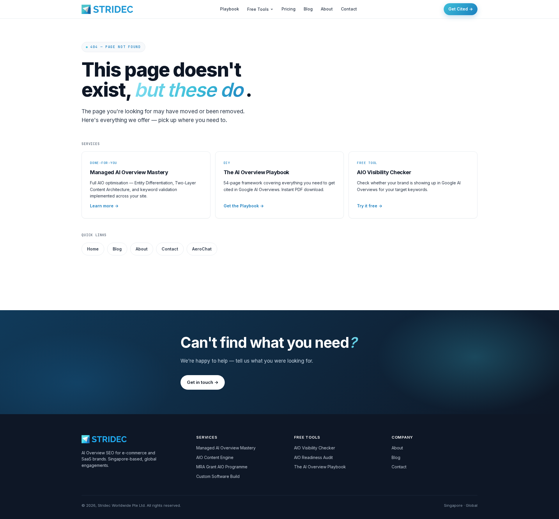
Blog (308, 8)
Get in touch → (202, 382)
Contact (349, 8)
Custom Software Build (218, 476)
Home (93, 248)
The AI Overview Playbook (320, 466)
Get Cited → (460, 8)
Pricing (289, 8)
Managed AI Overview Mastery (226, 447)
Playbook (229, 8)
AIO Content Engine (214, 457)
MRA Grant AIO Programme (221, 466)
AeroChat (202, 248)
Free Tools (258, 9)
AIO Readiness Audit (313, 457)
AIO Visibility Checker (314, 447)
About (327, 8)
